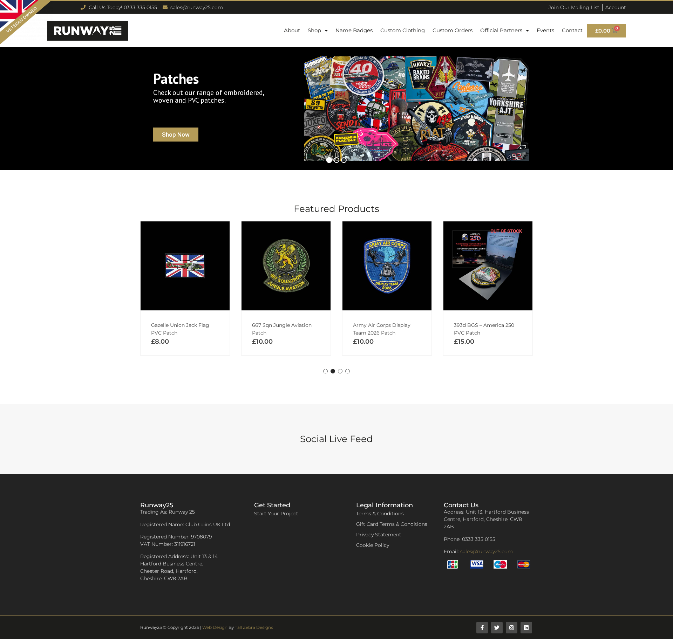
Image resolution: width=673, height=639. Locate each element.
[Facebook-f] (482, 627)
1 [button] (325, 371)
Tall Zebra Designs (254, 627)
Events (545, 30)
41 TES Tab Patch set (479, 325)
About (292, 30)
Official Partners (501, 30)
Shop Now (176, 134)
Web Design (214, 627)
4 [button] (347, 371)
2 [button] (333, 371)
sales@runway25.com (486, 551)
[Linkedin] (526, 627)
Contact (572, 30)
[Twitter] (497, 627)
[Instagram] (511, 627)
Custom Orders (453, 30)
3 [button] (340, 371)
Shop (314, 30)
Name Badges (354, 30)
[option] (185, 288)
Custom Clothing (402, 30)
